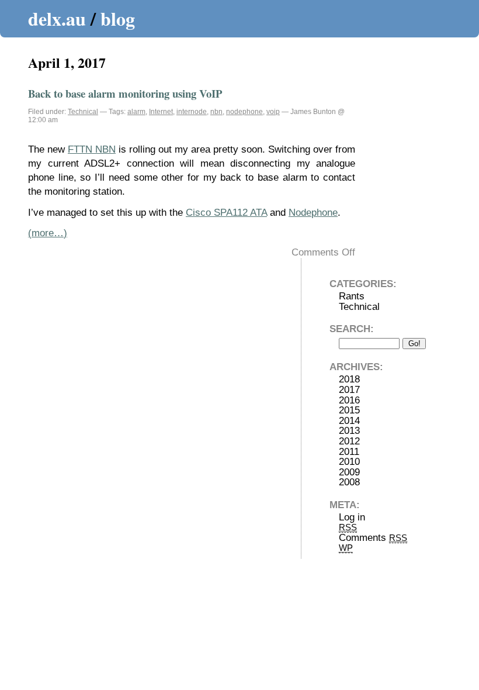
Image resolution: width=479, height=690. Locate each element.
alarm (136, 112)
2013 (349, 430)
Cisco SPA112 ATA (226, 212)
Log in (352, 517)
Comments (373, 537)
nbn (216, 112)
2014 (349, 420)
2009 (349, 472)
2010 (349, 461)
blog (117, 18)
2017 (349, 389)
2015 (349, 410)
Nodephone (313, 212)
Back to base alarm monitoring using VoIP (125, 93)
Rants (352, 296)
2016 (349, 400)
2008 (349, 482)
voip (273, 112)
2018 (349, 379)
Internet (161, 112)
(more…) (47, 233)
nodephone (244, 112)
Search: (351, 328)
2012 (349, 441)
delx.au (57, 18)
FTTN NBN (92, 149)
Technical (83, 112)
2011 (349, 451)
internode (191, 112)
